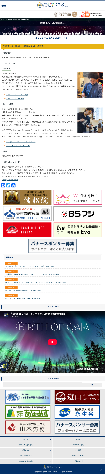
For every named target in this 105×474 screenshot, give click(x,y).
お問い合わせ (78, 461)
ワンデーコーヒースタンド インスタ (20, 142)
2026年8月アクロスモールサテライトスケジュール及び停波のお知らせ (31, 266)
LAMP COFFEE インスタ (17, 95)
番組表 (10, 19)
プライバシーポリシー (78, 456)
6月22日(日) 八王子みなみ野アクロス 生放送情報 (23, 290)
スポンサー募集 (78, 445)
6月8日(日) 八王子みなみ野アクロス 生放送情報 (22, 298)
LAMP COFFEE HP (15, 98)
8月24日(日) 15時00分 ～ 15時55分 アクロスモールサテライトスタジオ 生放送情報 (35, 282)
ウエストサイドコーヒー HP (18, 146)
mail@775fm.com (10, 180)
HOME (3, 19)
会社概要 (78, 450)
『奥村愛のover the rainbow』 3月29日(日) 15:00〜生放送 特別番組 (33, 274)
